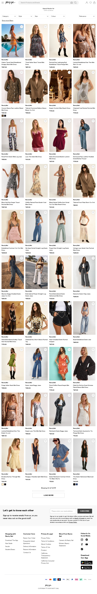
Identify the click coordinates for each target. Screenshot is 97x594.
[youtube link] (87, 544)
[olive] (3, 116)
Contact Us (27, 552)
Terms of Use (45, 547)
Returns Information (29, 549)
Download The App (11, 540)
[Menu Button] (3, 3)
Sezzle (7, 546)
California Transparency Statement (45, 555)
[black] (5, 116)
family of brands (79, 518)
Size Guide (8, 543)
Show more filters (7, 20)
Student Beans (10, 549)
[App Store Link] (86, 565)
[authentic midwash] (77, 484)
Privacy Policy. (73, 522)
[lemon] (3, 484)
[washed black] (74, 484)
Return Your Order (29, 538)
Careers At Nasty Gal (66, 540)
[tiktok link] (82, 549)
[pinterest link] (87, 540)
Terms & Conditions (47, 541)
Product (44, 550)
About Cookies (46, 544)
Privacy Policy (45, 538)
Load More (48, 495)
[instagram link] (82, 540)
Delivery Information (29, 546)
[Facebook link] (82, 544)
